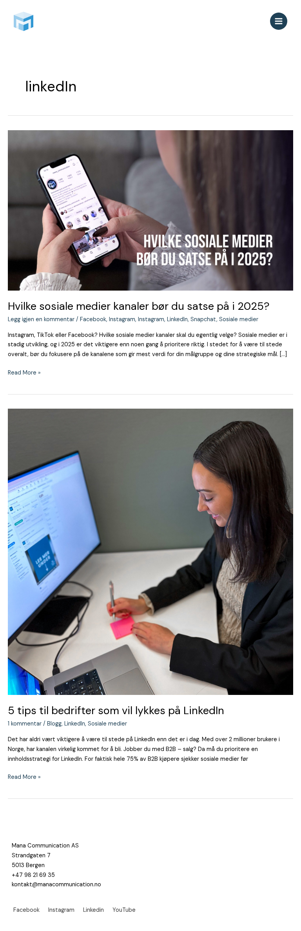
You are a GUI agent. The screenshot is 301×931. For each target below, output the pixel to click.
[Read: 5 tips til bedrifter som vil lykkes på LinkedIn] (150, 551)
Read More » (24, 372)
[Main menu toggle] (278, 21)
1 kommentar (25, 723)
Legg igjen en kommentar (41, 319)
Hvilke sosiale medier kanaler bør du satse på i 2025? (139, 306)
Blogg (54, 723)
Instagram (122, 319)
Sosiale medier (238, 319)
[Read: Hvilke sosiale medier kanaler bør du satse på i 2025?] (150, 210)
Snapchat (203, 319)
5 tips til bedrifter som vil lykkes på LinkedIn (116, 710)
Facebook (93, 319)
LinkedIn (177, 319)
